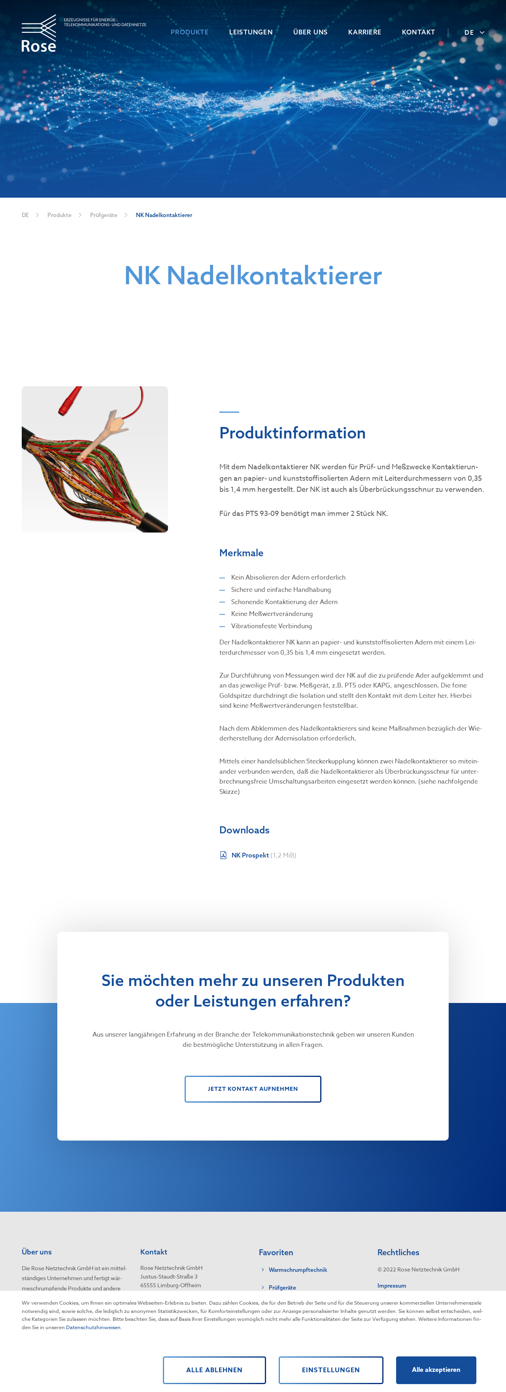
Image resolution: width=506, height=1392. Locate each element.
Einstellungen (331, 1370)
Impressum (392, 1285)
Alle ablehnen (214, 1370)
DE (25, 215)
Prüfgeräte (103, 215)
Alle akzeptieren (436, 1370)
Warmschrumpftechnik (298, 1269)
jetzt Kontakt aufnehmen (253, 1089)
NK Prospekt (264, 855)
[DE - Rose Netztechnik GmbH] (84, 32)
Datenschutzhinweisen (93, 1327)
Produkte (59, 215)
